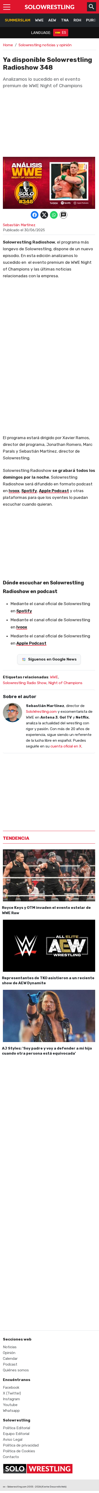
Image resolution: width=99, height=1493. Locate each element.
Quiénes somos (16, 1370)
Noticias (10, 1347)
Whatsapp (11, 1410)
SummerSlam (17, 20)
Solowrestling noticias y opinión (45, 45)
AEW (52, 20)
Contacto (11, 1457)
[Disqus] (49, 1126)
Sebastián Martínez (19, 225)
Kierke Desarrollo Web (54, 1486)
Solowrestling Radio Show (24, 683)
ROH (77, 20)
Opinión (9, 1353)
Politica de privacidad (21, 1445)
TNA (65, 20)
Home (8, 45)
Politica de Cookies (19, 1451)
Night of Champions (65, 683)
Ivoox (14, 490)
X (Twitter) (12, 1393)
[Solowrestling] (49, 7)
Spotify (29, 490)
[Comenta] (63, 215)
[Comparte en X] (44, 215)
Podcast (10, 1364)
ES (64, 33)
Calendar (10, 1358)
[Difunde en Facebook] (34, 215)
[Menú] (7, 7)
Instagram (11, 1399)
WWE (39, 20)
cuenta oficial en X (65, 746)
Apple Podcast (54, 490)
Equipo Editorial (16, 1434)
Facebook (11, 1387)
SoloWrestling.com (41, 711)
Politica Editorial (16, 1428)
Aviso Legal (12, 1439)
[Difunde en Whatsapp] (54, 215)
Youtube (10, 1405)
